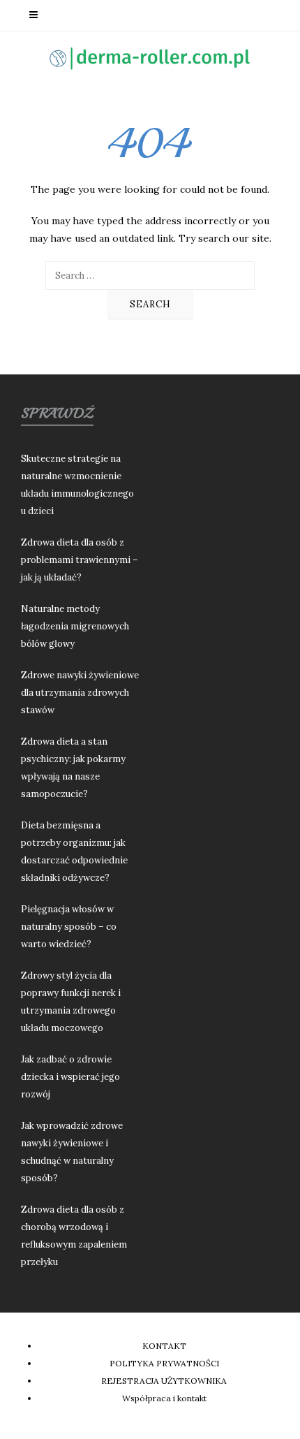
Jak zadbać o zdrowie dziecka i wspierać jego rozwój (70, 1076)
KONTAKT (164, 1346)
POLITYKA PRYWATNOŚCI (164, 1363)
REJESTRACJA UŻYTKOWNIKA (164, 1380)
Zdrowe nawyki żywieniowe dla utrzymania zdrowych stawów (80, 692)
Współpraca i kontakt (164, 1398)
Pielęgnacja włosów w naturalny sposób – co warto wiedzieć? (69, 926)
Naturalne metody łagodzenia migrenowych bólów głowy (75, 626)
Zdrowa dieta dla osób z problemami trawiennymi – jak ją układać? (79, 559)
